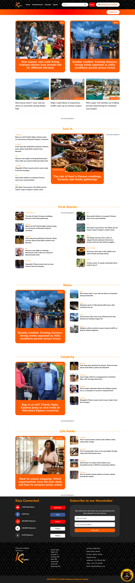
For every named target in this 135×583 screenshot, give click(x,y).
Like (57, 515)
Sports (55, 5)
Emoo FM (54, 564)
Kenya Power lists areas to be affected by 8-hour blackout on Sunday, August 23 (98, 318)
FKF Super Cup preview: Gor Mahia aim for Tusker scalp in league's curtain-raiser (102, 229)
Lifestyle (48, 5)
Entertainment (37, 5)
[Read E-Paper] (127, 575)
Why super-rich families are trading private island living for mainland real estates (102, 106)
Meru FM (54, 559)
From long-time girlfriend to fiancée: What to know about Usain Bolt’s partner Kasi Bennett (31, 149)
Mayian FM (54, 562)
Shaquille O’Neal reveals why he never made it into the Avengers (39, 265)
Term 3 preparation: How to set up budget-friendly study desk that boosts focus (98, 452)
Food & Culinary (58, 170)
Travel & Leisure (79, 98)
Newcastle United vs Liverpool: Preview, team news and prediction (101, 217)
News (28, 5)
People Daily (55, 550)
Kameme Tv (55, 554)
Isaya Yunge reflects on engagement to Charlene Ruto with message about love (98, 378)
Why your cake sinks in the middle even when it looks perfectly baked (101, 252)
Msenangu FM (55, 566)
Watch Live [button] (113, 12)
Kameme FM (55, 557)
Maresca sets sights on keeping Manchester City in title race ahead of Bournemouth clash (39, 252)
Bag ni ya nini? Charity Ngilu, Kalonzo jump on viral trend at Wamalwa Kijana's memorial (41, 228)
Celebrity (18, 135)
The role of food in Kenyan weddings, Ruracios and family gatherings (77, 178)
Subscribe (94, 530)
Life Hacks (59, 438)
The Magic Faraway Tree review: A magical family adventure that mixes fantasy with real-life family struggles (100, 240)
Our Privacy (19, 550)
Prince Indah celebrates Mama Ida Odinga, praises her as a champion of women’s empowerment (98, 389)
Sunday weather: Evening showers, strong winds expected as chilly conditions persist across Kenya (94, 65)
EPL (62, 23)
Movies (89, 236)
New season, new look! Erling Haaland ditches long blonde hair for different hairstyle (40, 65)
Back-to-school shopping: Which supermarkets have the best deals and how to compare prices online (40, 482)
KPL (16, 185)
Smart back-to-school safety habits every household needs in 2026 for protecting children (97, 464)
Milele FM (54, 552)
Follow (57, 522)
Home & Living (115, 98)
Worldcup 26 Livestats (108, 5)
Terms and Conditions (22, 548)
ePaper (92, 5)
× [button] (132, 569)
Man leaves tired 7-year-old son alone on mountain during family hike (30, 106)
